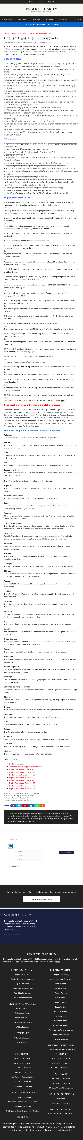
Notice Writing (61, 997)
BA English (36, 19)
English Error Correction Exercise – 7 (18, 800)
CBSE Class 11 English (22, 1072)
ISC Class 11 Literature (61, 1079)
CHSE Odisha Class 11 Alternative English (22, 1102)
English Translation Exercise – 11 (17, 798)
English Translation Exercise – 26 (22, 780)
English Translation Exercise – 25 (22, 783)
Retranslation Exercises (22, 997)
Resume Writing (60, 1021)
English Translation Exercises (22, 979)
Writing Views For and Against (61, 1030)
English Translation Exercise (40, 33)
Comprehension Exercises (60, 979)
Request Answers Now (41, 899)
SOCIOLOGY (22, 1117)
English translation (16, 764)
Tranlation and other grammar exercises (25, 766)
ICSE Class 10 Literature (60, 1068)
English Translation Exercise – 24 (22, 786)
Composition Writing (61, 974)
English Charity (41, 8)
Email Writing (60, 1016)
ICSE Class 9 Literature (61, 1063)
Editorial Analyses (22, 1018)
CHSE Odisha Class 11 (22, 1097)
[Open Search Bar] (78, 19)
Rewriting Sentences (22, 993)
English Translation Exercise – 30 (22, 769)
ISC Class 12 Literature (61, 1083)
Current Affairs (22, 1008)
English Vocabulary (22, 984)
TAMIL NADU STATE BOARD (61, 1045)
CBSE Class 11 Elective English (22, 1077)
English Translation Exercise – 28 (22, 775)
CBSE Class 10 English (22, 1068)
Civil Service (63, 19)
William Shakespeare (22, 1038)
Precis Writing (60, 1007)
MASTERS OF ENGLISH (60, 1109)
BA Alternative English (61, 1103)
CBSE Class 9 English (22, 1063)
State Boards (22, 19)
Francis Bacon (22, 1042)
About (41, 2)
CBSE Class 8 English (22, 1058)
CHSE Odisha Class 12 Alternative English (22, 1111)
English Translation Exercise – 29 (22, 772)
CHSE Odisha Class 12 (22, 1106)
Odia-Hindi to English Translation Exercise (20, 796)
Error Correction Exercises (22, 988)
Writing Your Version (61, 1034)
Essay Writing (60, 984)
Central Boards (7, 19)
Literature (49, 19)
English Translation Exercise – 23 (22, 788)
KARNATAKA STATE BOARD (60, 1113)
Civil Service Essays (22, 1013)
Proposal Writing (60, 1011)
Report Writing (61, 993)
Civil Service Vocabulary (22, 1022)
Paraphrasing (60, 1002)
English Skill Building (19, 33)
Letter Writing (60, 988)
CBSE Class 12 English (22, 1082)
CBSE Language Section (22, 1086)
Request (51, 2)
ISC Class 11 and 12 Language (61, 1088)
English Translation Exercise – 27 (22, 777)
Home (31, 2)
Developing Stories (60, 1025)
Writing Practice (22, 1027)
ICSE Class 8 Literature (61, 1058)
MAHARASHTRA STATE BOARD (61, 1049)
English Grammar (22, 974)
